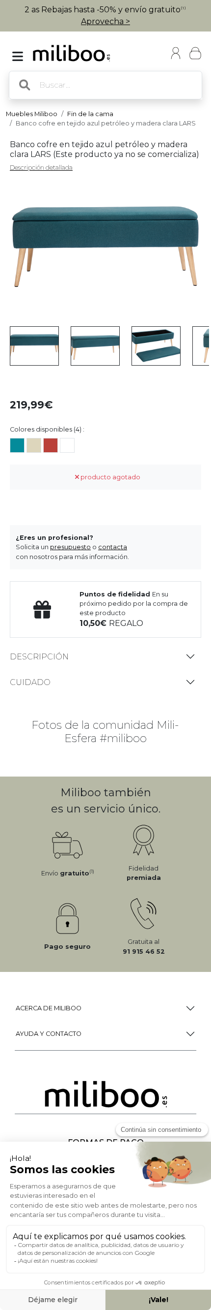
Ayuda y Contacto (48, 1033)
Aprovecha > (105, 21)
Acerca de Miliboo (48, 1008)
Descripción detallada (41, 167)
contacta (112, 547)
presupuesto (70, 547)
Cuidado (30, 682)
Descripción (39, 656)
